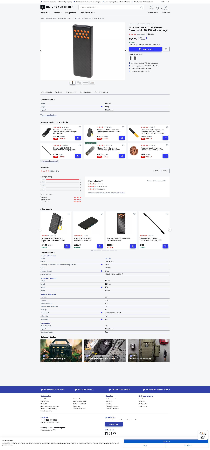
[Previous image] (40, 50)
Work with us (143, 406)
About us (142, 399)
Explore (57, 13)
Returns (108, 404)
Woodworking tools (79, 408)
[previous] (43, 229)
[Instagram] (110, 433)
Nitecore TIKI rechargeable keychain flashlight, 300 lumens (108, 149)
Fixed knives (44, 401)
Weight (43, 107)
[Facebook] (106, 433)
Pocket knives (44, 399)
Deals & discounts (86, 13)
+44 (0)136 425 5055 (48, 420)
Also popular (71, 92)
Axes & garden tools (79, 401)
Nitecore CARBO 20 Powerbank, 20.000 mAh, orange (118, 239)
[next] (166, 229)
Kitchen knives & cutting (48, 408)
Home (42, 18)
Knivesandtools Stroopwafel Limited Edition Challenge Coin (152, 149)
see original (121, 193)
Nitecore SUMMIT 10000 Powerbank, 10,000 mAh (83, 239)
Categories (44, 13)
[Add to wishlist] (166, 49)
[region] (82, 54)
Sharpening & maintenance (49, 406)
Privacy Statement (112, 406)
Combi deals (46, 92)
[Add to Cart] (78, 138)
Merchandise (143, 404)
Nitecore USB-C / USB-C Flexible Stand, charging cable (64, 149)
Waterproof (44, 319)
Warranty (109, 401)
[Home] (56, 6)
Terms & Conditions (112, 408)
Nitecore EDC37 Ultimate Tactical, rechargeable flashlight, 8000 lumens (65, 131)
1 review (142, 34)
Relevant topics (101, 92)
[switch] (203, 437)
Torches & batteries (51, 18)
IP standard (44, 313)
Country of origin (46, 271)
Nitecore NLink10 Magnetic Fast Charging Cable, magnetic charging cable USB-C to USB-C (152, 131)
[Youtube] (114, 433)
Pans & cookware (46, 411)
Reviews (58, 92)
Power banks (62, 18)
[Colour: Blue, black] (130, 58)
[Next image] (125, 50)
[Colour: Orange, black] (135, 58)
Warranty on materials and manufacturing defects (58, 265)
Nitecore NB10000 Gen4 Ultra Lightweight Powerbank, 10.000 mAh (108, 131)
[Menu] (206, 431)
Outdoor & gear (78, 399)
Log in (157, 9)
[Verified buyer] (102, 181)
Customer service (111, 399)
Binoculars (76, 406)
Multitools (43, 404)
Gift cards (142, 401)
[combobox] (165, 171)
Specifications (85, 92)
